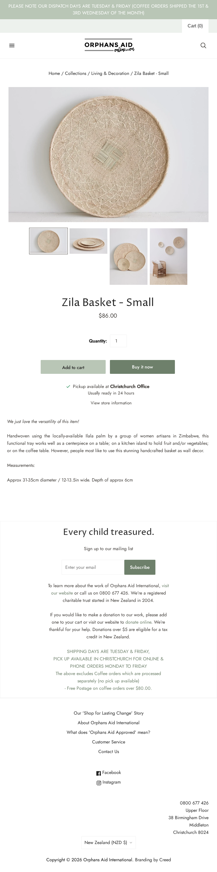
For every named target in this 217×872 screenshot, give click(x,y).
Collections (75, 73)
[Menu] (11, 45)
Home (54, 73)
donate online (138, 622)
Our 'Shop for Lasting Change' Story (109, 713)
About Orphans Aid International (109, 722)
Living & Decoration (110, 73)
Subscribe (140, 567)
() (195, 26)
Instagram (111, 782)
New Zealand (105, 842)
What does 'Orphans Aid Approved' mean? (108, 732)
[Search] (203, 45)
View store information (111, 403)
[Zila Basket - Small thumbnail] (48, 241)
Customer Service (108, 742)
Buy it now (142, 367)
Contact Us (108, 751)
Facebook (111, 772)
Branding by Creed (153, 859)
